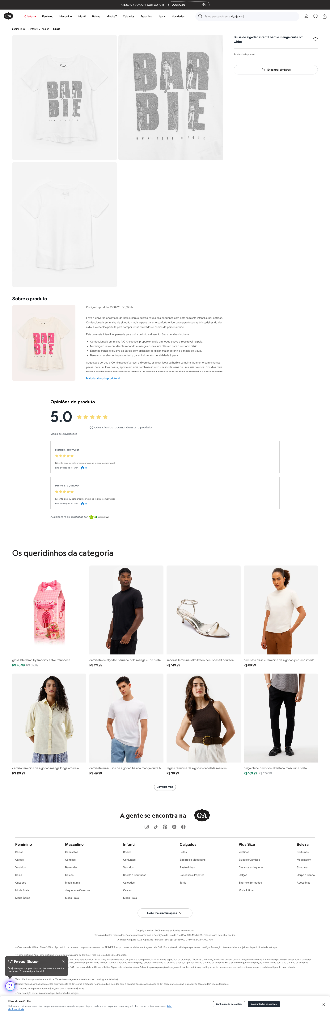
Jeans (162, 16)
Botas (183, 852)
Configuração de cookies (229, 1004)
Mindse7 (112, 16)
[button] (247, 16)
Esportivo (146, 16)
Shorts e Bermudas (134, 874)
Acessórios (303, 882)
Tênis (183, 882)
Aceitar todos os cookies (264, 1004)
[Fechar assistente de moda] (63, 961)
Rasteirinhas (187, 867)
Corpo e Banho (306, 874)
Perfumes (303, 852)
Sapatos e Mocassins (192, 859)
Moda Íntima (22, 897)
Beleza (96, 16)
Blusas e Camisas (249, 859)
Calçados (128, 16)
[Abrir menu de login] (306, 16)
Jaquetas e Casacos (77, 890)
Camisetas (71, 852)
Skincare (302, 867)
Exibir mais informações (162, 912)
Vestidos (20, 867)
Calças (19, 859)
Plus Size (247, 844)
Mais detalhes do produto (103, 378)
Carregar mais (165, 786)
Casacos (20, 882)
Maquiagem (304, 859)
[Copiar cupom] (204, 4)
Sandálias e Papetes (192, 874)
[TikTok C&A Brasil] (156, 827)
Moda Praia (22, 890)
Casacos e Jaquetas (251, 867)
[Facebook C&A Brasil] (183, 827)
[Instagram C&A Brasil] (146, 827)
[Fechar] (323, 1004)
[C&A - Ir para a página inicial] (8, 16)
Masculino (65, 16)
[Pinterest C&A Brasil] (165, 827)
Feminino (47, 16)
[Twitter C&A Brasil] (174, 827)
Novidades (178, 16)
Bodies (127, 852)
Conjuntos (129, 859)
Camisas (70, 859)
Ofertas (29, 16)
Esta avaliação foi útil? (66, 467)
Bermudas (71, 867)
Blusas (19, 852)
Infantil (82, 16)
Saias (18, 874)
